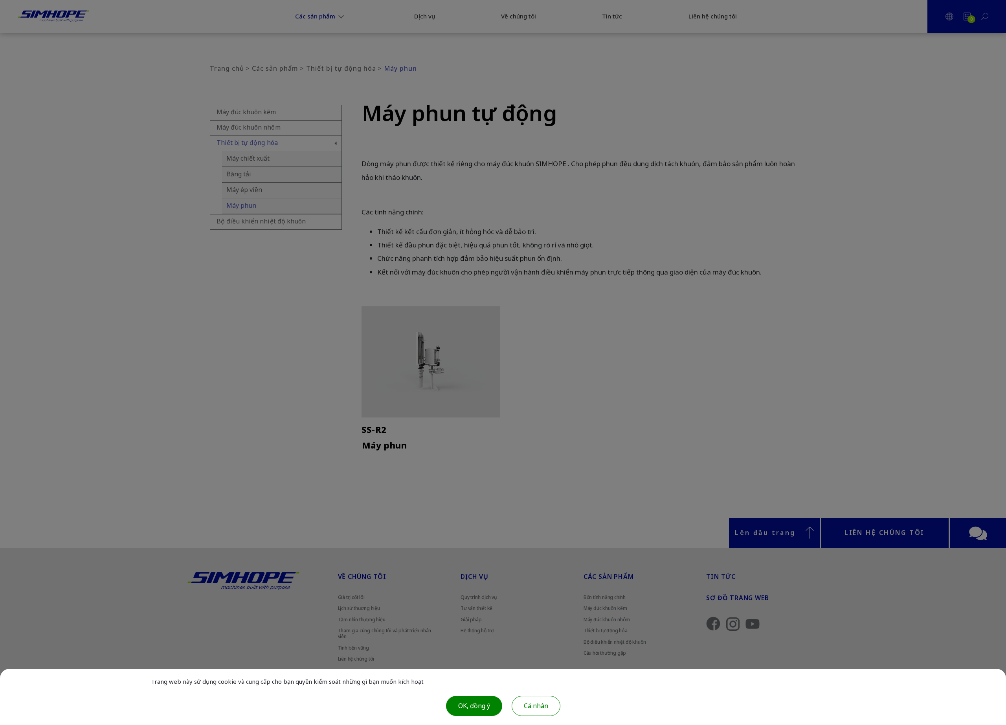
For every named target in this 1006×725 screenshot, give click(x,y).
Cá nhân (536, 705)
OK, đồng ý (474, 705)
